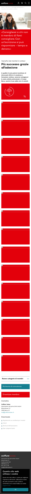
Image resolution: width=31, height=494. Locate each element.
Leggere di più (7, 485)
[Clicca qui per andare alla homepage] (7, 3)
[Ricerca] (25, 3)
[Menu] (29, 3)
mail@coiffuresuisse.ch (7, 412)
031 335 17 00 (5, 465)
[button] (18, 3)
